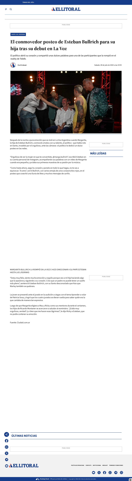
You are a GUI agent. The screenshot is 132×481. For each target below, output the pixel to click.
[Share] (6, 434)
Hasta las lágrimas (18, 34)
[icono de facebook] (104, 472)
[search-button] (11, 9)
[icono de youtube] (93, 472)
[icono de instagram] (121, 472)
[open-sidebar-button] (6, 9)
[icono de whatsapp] (110, 472)
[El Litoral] (66, 9)
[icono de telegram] (116, 472)
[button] (6, 440)
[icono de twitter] (99, 472)
